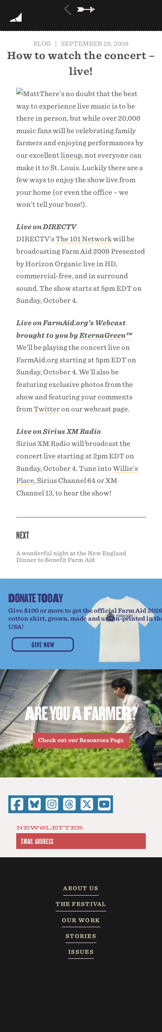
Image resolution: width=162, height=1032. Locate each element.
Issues (81, 952)
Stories (81, 936)
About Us (80, 888)
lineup (71, 155)
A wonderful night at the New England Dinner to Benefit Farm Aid (71, 556)
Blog (42, 43)
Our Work (81, 920)
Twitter (47, 409)
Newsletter (49, 828)
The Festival (81, 904)
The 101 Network (84, 239)
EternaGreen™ (105, 335)
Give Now (43, 644)
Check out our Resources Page (81, 740)
